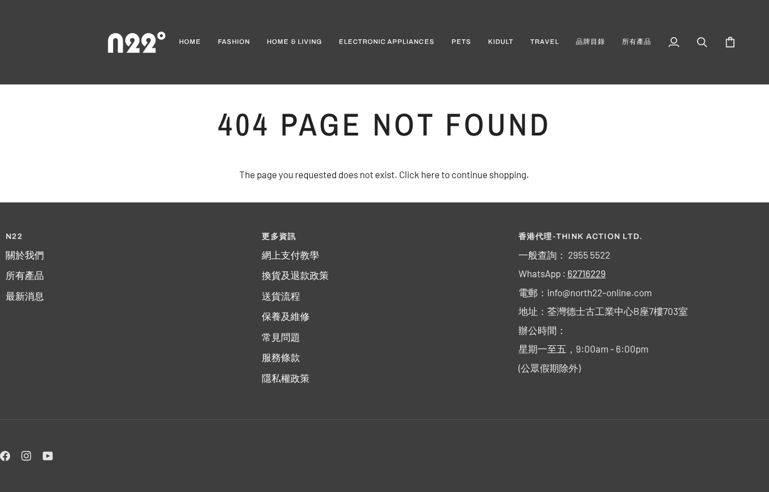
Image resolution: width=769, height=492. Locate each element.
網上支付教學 (290, 254)
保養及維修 (286, 316)
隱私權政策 (286, 377)
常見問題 (281, 336)
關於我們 (25, 254)
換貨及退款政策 (295, 275)
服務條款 (281, 357)
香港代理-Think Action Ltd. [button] (580, 236)
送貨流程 (281, 295)
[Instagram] (26, 456)
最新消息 (25, 295)
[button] (233, 42)
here (430, 174)
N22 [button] (14, 236)
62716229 (586, 273)
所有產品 (25, 275)
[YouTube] (48, 456)
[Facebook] (5, 456)
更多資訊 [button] (279, 236)
